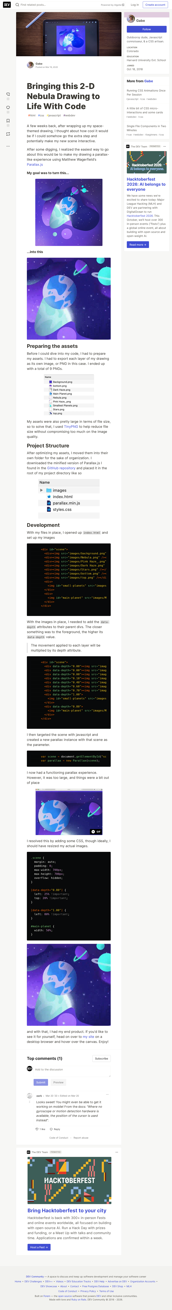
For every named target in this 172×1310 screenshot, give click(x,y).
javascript (54, 115)
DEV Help (99, 1281)
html (31, 115)
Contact (74, 1286)
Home (18, 1281)
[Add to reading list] (8, 122)
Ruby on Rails (78, 1299)
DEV (98, 1296)
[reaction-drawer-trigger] (8, 96)
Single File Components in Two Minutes (146, 130)
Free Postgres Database (95, 1286)
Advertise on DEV (117, 1281)
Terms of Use (106, 1291)
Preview (58, 1082)
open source (65, 1296)
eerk (39, 1095)
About (63, 1286)
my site (88, 1037)
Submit (40, 1082)
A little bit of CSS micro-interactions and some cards (144, 112)
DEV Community (35, 1276)
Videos (59, 1281)
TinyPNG (71, 427)
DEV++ (49, 1281)
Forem (47, 1296)
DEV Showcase (48, 1286)
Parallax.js (35, 165)
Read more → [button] (138, 244)
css (41, 115)
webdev (69, 115)
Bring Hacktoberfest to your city (67, 1210)
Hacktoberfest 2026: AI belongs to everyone (146, 184)
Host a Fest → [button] (39, 1247)
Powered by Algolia (111, 5)
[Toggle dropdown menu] (107, 1094)
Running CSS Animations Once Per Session (145, 94)
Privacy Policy (88, 1291)
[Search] (17, 5)
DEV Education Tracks (79, 1281)
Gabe (39, 63)
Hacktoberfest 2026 (140, 215)
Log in (135, 4)
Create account (155, 4)
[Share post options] (8, 146)
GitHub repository (61, 468)
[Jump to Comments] (8, 109)
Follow (147, 29)
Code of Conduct (58, 1137)
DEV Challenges (33, 1281)
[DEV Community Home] (7, 4)
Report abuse (81, 1137)
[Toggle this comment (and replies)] (30, 1102)
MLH (129, 1286)
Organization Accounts (142, 1281)
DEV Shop (117, 1286)
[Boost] (8, 133)
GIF (98, 831)
